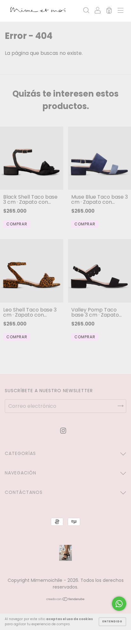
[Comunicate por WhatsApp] (119, 604)
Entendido (112, 621)
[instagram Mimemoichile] (63, 431)
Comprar (16, 224)
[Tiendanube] (66, 599)
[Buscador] (86, 11)
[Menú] (120, 11)
